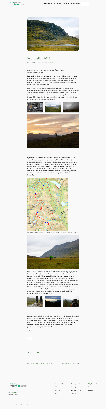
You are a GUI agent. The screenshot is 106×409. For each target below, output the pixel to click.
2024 (29, 338)
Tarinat (51, 62)
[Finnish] (84, 3)
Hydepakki (12, 392)
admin (42, 62)
